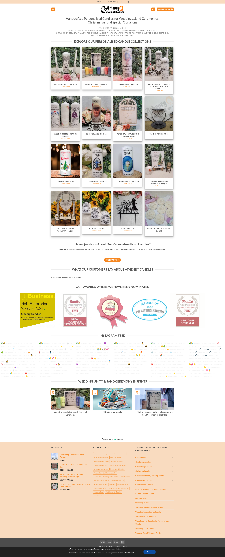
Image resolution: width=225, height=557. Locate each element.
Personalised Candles (117, 469)
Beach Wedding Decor (101, 461)
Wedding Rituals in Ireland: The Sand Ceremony (70, 413)
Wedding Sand (98, 492)
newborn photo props (101, 469)
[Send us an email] (175, 3)
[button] (53, 9)
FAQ (127, 2)
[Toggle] (172, 457)
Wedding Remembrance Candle (118, 488)
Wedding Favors (142, 503)
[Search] (153, 9)
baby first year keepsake (102, 454)
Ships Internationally (112, 412)
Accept (149, 552)
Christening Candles (143, 466)
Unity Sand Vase (122, 484)
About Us (100, 2)
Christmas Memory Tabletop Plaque (149, 475)
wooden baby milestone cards (104, 496)
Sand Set (112, 484)
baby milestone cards (101, 458)
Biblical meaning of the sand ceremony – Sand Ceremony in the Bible (155, 413)
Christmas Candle (142, 471)
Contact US (111, 2)
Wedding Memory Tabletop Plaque (149, 507)
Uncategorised (141, 498)
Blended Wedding (117, 461)
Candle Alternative (100, 465)
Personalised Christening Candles (105, 473)
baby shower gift (115, 458)
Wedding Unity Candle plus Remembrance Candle (152, 522)
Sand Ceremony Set (100, 484)
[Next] (217, 360)
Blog (121, 2)
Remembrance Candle (101, 480)
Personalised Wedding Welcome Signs (150, 489)
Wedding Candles (100, 488)
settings (131, 552)
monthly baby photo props (117, 465)
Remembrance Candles (144, 494)
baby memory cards (119, 454)
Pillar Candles (125, 477)
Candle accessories (143, 462)
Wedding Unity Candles (113, 492)
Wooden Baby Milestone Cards (148, 533)
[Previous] (7, 360)
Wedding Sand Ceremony (145, 516)
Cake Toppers (140, 457)
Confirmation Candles (144, 484)
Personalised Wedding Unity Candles (106, 477)
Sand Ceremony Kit (117, 480)
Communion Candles (143, 480)
